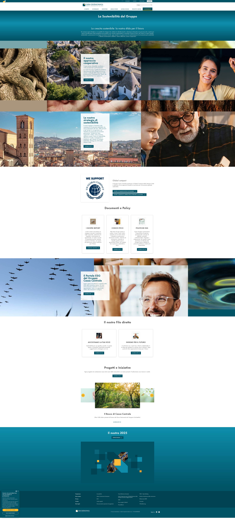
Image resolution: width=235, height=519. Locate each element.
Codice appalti (100, 501)
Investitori (104, 9)
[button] (10, 516)
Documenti (127, 1)
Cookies (77, 501)
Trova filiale (142, 1)
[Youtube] (159, 512)
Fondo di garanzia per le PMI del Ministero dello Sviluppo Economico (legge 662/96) (128, 497)
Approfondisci (116, 437)
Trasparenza (78, 494)
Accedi (149, 1)
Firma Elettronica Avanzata (123, 494)
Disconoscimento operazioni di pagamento (105, 503)
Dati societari (78, 496)
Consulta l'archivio (92, 247)
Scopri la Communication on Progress (124, 191)
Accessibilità (99, 494)
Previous (83, 395)
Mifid (119, 499)
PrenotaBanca (121, 504)
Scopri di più (88, 79)
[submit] (151, 5)
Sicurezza (141, 501)
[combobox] (16, 491)
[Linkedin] (156, 512)
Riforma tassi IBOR (143, 499)
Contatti (134, 1)
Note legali (77, 503)
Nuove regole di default (123, 502)
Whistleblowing (143, 503)
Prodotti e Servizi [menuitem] (136, 9)
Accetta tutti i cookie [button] (10, 509)
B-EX (97, 499)
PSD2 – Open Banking (144, 494)
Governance (95, 9)
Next (152, 395)
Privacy (76, 499)
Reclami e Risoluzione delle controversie (147, 496)
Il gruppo (86, 9)
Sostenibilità (147, 9)
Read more (9, 507)
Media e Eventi (114, 9)
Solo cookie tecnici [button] (10, 513)
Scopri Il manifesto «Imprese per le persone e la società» (128, 194)
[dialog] (10, 504)
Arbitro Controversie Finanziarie (103, 496)
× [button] (17, 491)
